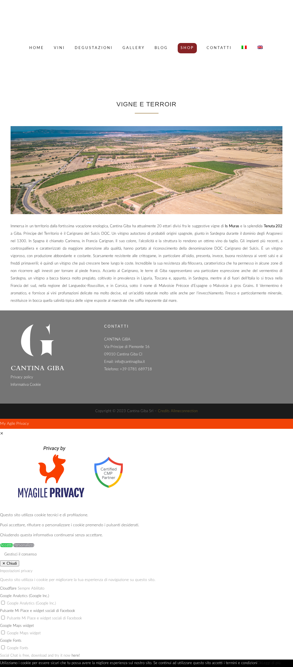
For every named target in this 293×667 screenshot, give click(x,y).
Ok (259, 663)
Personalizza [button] (23, 545)
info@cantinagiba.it (130, 362)
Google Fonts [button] (10, 641)
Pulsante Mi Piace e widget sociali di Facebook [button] (37, 611)
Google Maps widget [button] (17, 626)
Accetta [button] (6, 545)
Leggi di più (271, 663)
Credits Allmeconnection (178, 411)
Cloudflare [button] (9, 588)
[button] (31, 603)
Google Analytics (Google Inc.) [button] (24, 596)
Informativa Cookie (26, 385)
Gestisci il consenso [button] (20, 554)
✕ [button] (1, 434)
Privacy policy (22, 377)
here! (76, 656)
